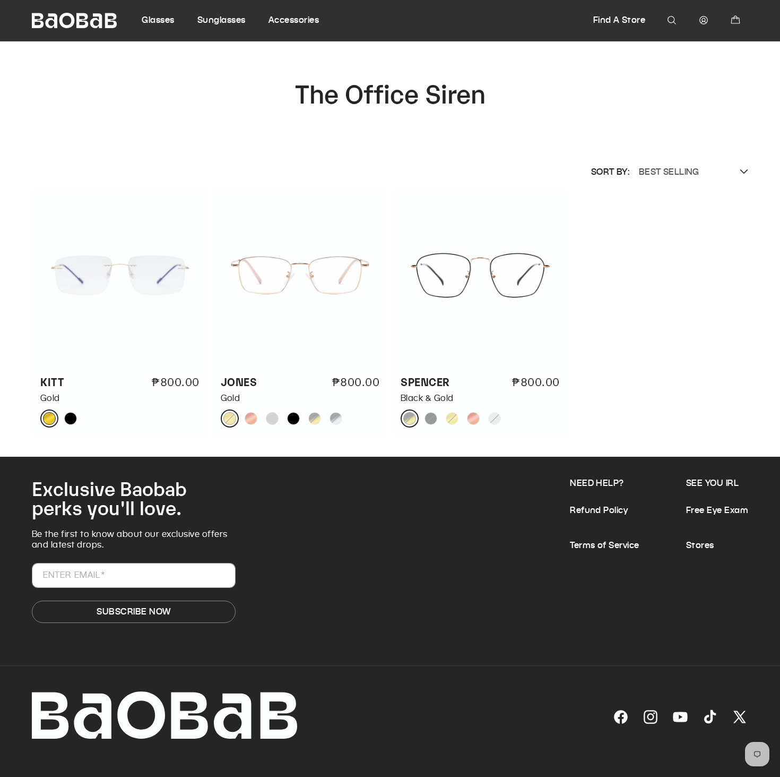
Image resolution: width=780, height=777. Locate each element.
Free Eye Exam (717, 510)
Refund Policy (599, 510)
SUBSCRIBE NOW (133, 612)
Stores (700, 545)
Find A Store (619, 20)
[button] (168, 20)
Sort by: (610, 172)
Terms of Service (604, 545)
